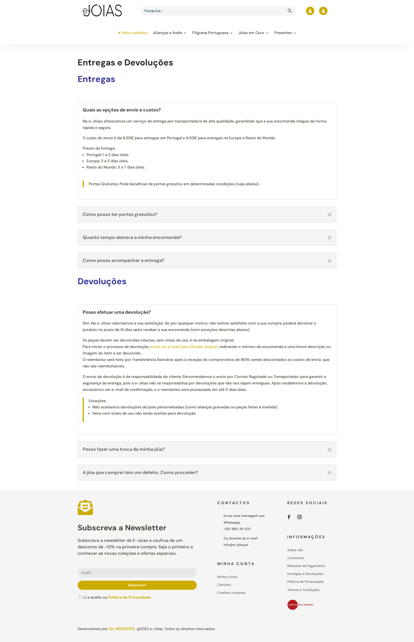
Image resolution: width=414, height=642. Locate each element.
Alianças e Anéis (167, 32)
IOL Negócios (122, 628)
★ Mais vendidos (133, 32)
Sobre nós (295, 550)
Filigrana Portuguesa (210, 32)
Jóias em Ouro (251, 32)
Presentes (283, 32)
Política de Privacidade (129, 597)
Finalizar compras (231, 592)
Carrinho (224, 585)
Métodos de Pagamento (306, 566)
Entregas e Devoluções (305, 574)
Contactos (295, 558)
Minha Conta (227, 577)
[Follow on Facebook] (289, 517)
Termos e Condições (303, 590)
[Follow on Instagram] (299, 517)
